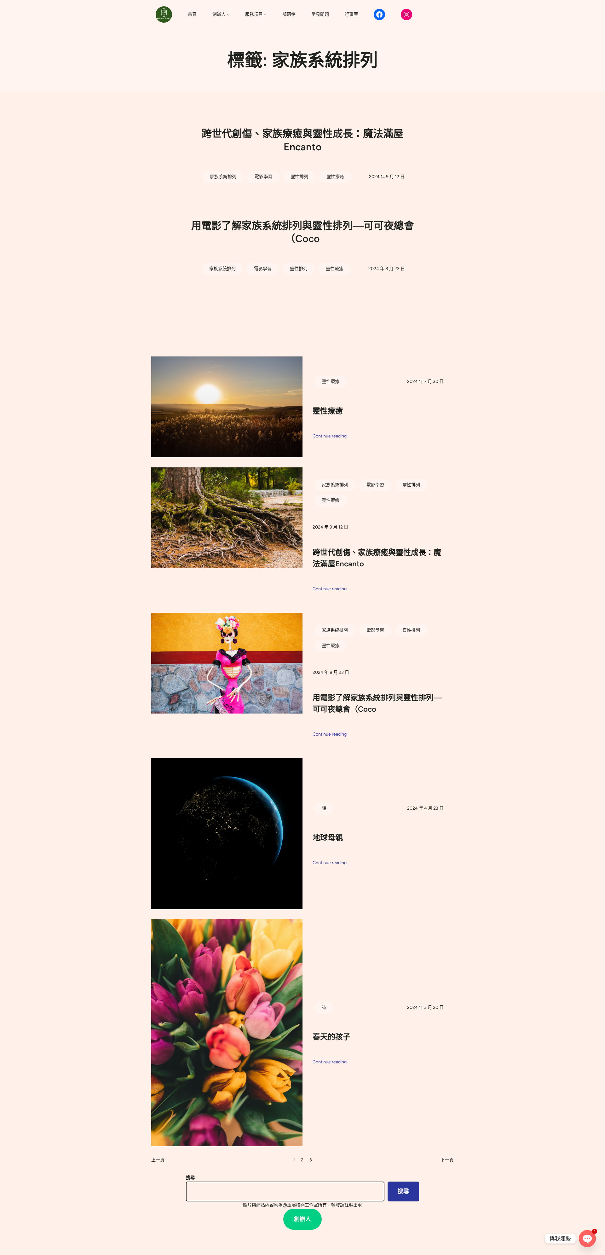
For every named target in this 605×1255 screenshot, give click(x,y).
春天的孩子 (331, 1036)
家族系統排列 (223, 176)
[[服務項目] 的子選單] (265, 14)
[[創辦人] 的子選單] (228, 14)
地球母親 (328, 837)
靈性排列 (299, 176)
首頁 (192, 14)
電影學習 (263, 176)
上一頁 (157, 1160)
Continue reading (330, 436)
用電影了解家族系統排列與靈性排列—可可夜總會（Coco (302, 232)
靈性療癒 (335, 176)
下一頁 (447, 1160)
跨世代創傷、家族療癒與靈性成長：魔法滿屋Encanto (302, 140)
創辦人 (302, 1219)
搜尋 (190, 1177)
